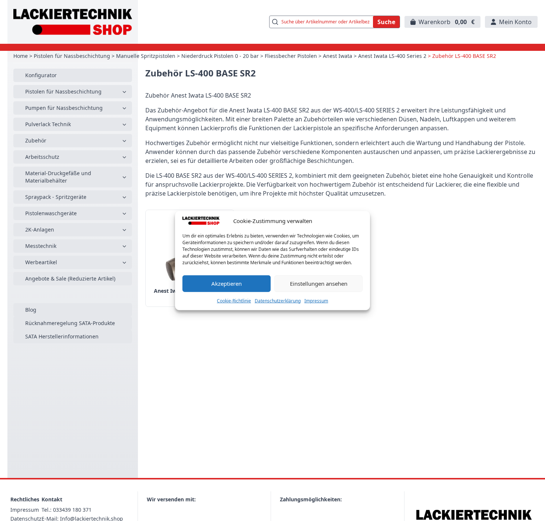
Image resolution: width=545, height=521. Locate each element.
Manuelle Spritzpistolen (145, 55)
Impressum (316, 300)
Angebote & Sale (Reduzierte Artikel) (70, 278)
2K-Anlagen (39, 229)
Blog (30, 309)
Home (20, 55)
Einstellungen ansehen (318, 283)
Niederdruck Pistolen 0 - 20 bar (220, 55)
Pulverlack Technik (48, 124)
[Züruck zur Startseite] (72, 22)
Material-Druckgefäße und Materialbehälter (58, 177)
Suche (386, 22)
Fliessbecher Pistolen (291, 55)
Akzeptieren (226, 283)
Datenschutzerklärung (278, 300)
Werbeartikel (41, 262)
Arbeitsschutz (42, 156)
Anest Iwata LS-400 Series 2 (392, 55)
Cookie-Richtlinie (234, 300)
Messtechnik (40, 245)
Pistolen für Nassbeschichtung (72, 55)
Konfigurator (41, 75)
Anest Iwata (337, 55)
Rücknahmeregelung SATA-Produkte (70, 323)
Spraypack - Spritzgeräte (55, 196)
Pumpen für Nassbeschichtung (64, 107)
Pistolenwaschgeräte (51, 213)
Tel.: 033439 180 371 (67, 509)
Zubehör (35, 140)
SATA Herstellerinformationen (62, 336)
